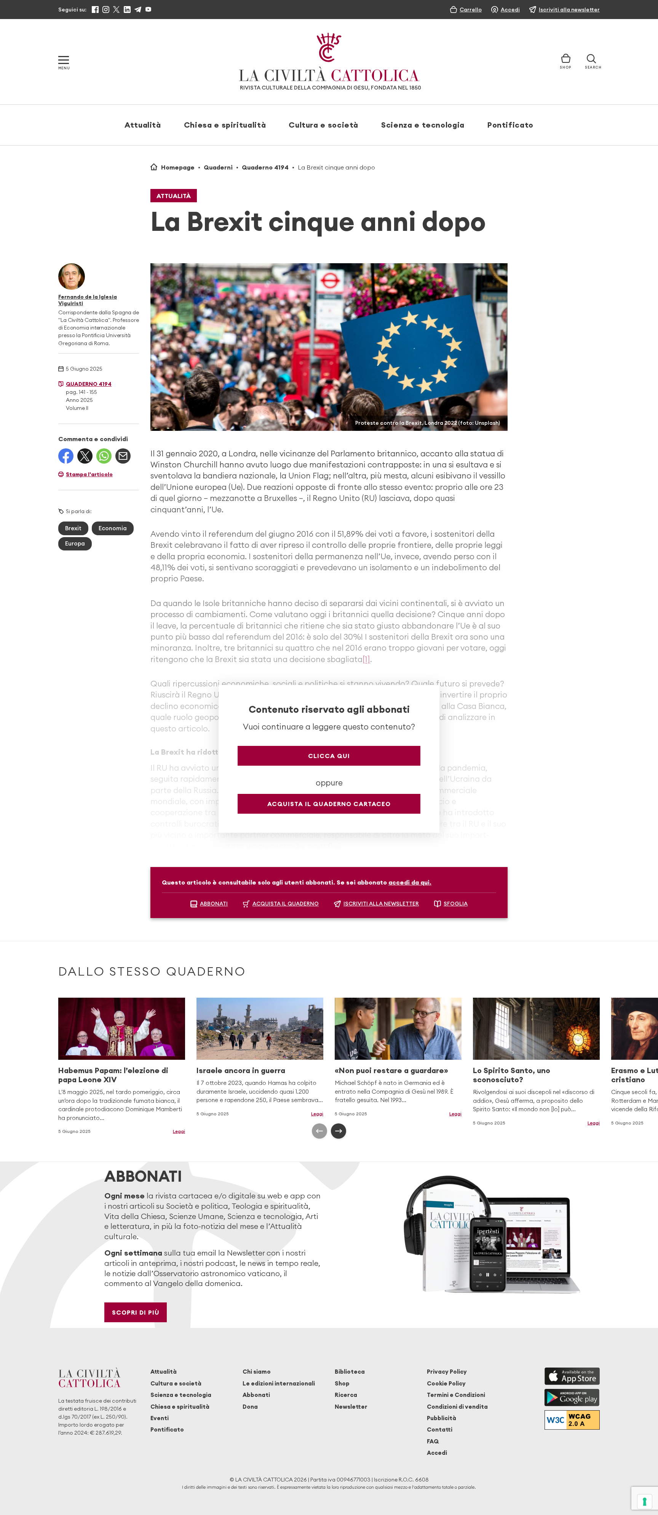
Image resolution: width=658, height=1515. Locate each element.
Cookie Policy (446, 1383)
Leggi (317, 1114)
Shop (342, 1383)
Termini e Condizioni (456, 1394)
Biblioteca (350, 1371)
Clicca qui (329, 756)
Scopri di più (136, 1312)
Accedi (437, 1452)
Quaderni (218, 167)
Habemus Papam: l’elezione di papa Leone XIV (113, 1074)
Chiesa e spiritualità (225, 125)
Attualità (143, 125)
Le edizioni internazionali (279, 1383)
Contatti (439, 1429)
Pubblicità (441, 1418)
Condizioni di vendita (457, 1406)
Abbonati (256, 1394)
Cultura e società (323, 125)
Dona (250, 1406)
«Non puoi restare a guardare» (391, 1070)
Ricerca (346, 1394)
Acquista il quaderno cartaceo (329, 804)
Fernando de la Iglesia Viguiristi (87, 300)
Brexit (73, 528)
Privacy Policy (447, 1371)
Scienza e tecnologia (423, 125)
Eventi (159, 1418)
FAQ (433, 1441)
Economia (113, 528)
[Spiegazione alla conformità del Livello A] (572, 1420)
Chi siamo (257, 1371)
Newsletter (351, 1406)
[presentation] (319, 1131)
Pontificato (510, 125)
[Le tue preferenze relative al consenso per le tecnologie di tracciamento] (644, 1501)
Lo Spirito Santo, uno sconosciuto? (511, 1074)
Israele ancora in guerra (240, 1070)
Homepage (178, 167)
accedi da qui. (409, 882)
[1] (366, 659)
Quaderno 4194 (265, 167)
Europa (75, 543)
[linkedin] (127, 9)
